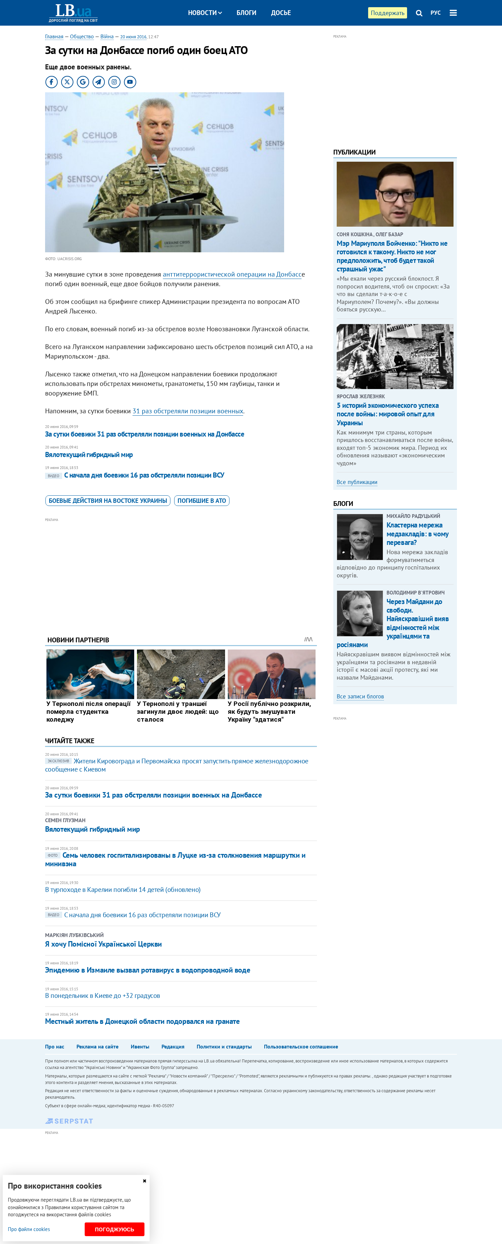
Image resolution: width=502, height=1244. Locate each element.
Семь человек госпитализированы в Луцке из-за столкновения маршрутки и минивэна (175, 859)
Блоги (246, 13)
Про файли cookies (29, 1229)
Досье (281, 13)
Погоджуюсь (114, 1229)
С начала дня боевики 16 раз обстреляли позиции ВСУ (136, 475)
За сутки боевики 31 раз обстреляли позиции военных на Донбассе (144, 434)
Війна (107, 36)
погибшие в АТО (202, 501)
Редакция (173, 1046)
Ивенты (140, 1046)
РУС (436, 12)
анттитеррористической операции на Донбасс (232, 274)
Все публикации (357, 482)
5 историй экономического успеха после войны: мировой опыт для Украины (387, 414)
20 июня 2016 (133, 37)
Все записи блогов (360, 696)
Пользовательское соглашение (301, 1046)
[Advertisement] (181, 571)
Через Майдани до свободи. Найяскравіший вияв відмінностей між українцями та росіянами (393, 623)
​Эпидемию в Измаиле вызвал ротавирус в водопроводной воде (147, 970)
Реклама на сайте (97, 1046)
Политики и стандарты (224, 1046)
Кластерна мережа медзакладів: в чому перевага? (417, 533)
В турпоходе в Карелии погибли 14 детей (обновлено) (123, 889)
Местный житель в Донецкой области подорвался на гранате (142, 1021)
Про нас (54, 1046)
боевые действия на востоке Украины (108, 501)
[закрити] (144, 1180)
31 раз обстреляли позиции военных (188, 410)
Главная (54, 36)
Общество (82, 36)
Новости (202, 13)
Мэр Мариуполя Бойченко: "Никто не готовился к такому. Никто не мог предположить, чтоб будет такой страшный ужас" (392, 256)
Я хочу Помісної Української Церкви (103, 944)
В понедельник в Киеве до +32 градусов (102, 995)
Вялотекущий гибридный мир (89, 454)
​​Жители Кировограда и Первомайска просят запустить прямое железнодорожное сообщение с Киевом (176, 765)
